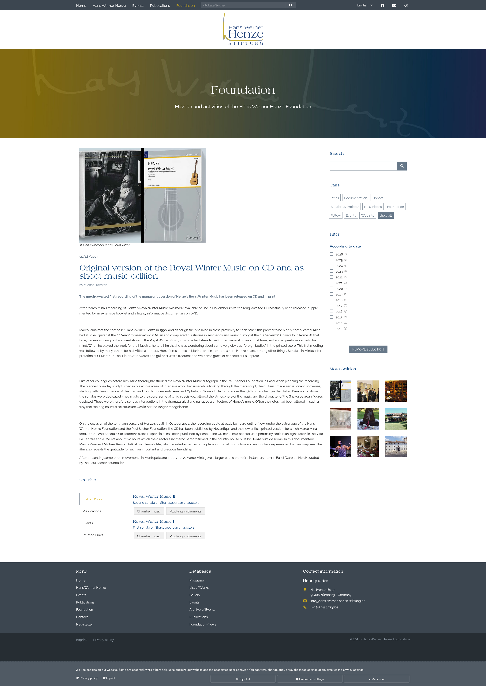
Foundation (395, 206)
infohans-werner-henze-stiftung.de (337, 600)
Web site (367, 215)
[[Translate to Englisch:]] (142, 195)
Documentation (355, 198)
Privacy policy (89, 678)
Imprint (110, 678)
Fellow (336, 215)
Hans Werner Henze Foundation (386, 639)
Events (351, 215)
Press (335, 198)
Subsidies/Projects (345, 206)
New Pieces (373, 206)
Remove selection (368, 349)
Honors (377, 198)
